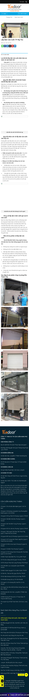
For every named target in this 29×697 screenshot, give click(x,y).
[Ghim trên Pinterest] (12, 46)
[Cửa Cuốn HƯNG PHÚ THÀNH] (14, 8)
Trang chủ (9, 17)
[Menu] (26, 675)
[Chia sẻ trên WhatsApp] (2, 46)
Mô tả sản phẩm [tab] (5, 54)
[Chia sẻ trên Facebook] (5, 46)
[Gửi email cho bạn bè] (10, 46)
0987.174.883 (23, 13)
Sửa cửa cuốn (19, 17)
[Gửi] (26, 1)
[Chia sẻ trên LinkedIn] (15, 46)
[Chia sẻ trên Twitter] (7, 46)
